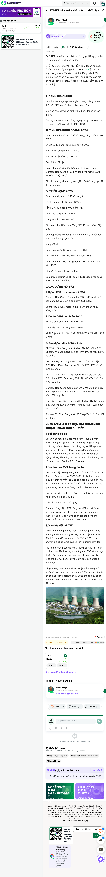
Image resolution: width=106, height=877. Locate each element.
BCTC (61, 665)
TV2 (88, 69)
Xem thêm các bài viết (67, 693)
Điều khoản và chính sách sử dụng (75, 820)
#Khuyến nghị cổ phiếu (57, 756)
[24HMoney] (11, 3)
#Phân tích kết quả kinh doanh (84, 756)
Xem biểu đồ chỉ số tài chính (60, 672)
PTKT (51, 665)
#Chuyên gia (52, 47)
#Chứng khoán (53, 761)
